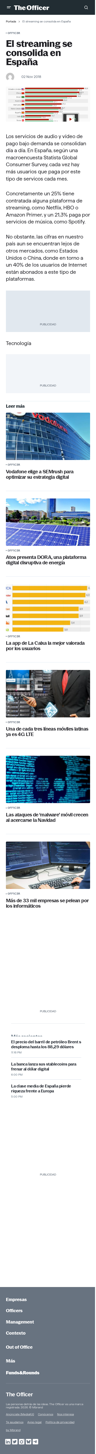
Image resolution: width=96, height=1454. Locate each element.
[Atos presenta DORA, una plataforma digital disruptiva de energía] (48, 522)
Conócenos (45, 1414)
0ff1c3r (14, 33)
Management (20, 1322)
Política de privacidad (60, 1422)
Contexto (16, 1333)
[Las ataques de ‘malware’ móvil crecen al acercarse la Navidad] (48, 779)
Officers (14, 1310)
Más (10, 1360)
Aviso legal (34, 1422)
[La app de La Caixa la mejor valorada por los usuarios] (48, 607)
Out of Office (19, 1347)
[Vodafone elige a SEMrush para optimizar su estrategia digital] (48, 436)
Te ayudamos (14, 1422)
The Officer (19, 1394)
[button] (9, 7)
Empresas (16, 1299)
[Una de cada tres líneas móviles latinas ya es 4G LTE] (48, 693)
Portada (11, 21)
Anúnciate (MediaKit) (20, 1414)
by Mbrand (13, 1430)
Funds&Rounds (22, 1372)
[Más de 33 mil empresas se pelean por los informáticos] (48, 865)
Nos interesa (65, 1414)
